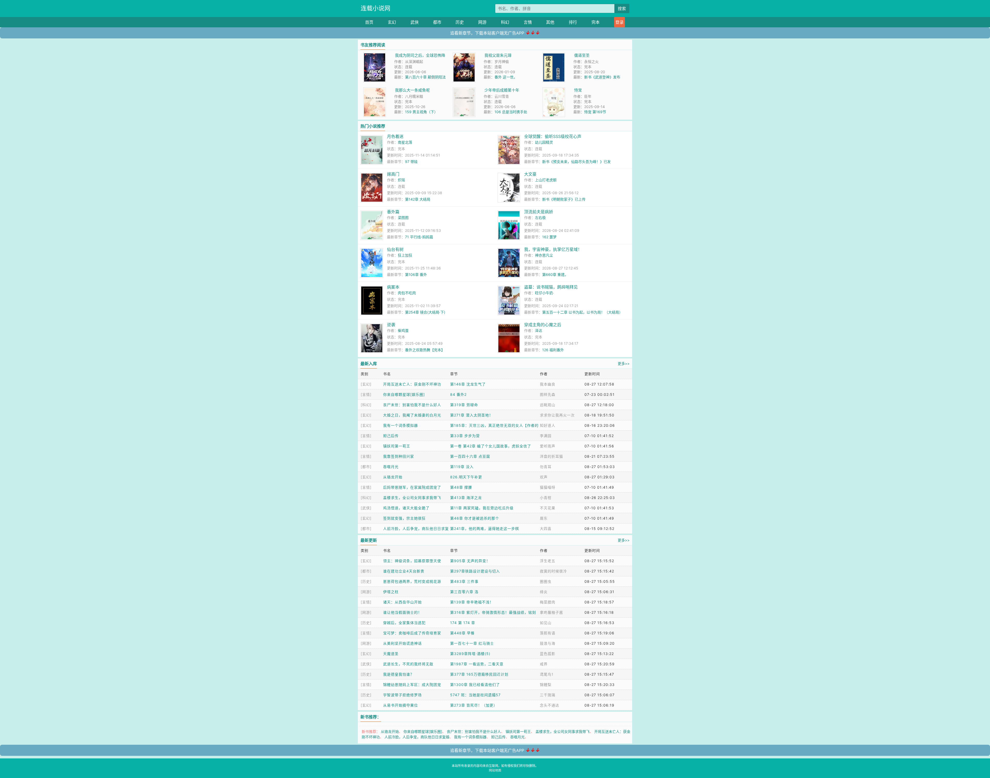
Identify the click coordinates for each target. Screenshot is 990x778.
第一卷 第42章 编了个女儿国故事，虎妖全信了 (490, 446)
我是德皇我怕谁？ (398, 674)
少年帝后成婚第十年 (501, 90)
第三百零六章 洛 (464, 591)
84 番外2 (458, 394)
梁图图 (403, 217)
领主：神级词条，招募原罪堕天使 (412, 561)
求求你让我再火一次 (557, 415)
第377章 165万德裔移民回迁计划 (479, 674)
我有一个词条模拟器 (400, 425)
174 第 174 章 (462, 622)
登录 (619, 22)
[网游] (366, 591)
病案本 (393, 287)
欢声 (544, 477)
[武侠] (366, 508)
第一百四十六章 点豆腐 (470, 456)
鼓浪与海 (547, 643)
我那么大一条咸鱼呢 (412, 90)
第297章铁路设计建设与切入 (475, 571)
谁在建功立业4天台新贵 (403, 571)
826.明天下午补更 (466, 477)
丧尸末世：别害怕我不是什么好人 (412, 405)
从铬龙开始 (392, 477)
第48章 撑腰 (461, 487)
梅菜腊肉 (547, 602)
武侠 (414, 22)
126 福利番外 (553, 350)
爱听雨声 (547, 446)
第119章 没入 (462, 466)
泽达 (538, 330)
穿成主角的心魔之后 (542, 324)
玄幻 (392, 22)
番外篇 (393, 211)
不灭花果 (547, 508)
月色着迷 (395, 136)
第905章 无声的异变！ (470, 561)
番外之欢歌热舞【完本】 (425, 350)
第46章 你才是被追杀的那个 (474, 518)
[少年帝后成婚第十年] (464, 90)
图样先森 (547, 394)
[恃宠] (553, 90)
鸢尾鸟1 (547, 674)
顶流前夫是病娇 (538, 211)
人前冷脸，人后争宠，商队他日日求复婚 (416, 737)
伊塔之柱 (391, 591)
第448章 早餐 (462, 633)
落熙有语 (547, 633)
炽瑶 (401, 180)
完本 (595, 22)
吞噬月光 (391, 466)
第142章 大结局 (417, 199)
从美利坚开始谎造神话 (402, 643)
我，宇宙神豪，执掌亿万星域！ (553, 249)
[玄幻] (366, 384)
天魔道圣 (391, 653)
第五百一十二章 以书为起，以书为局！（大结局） (582, 312)
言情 (528, 22)
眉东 (544, 518)
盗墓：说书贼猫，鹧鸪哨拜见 (551, 287)
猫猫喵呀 (547, 487)
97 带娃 (411, 161)
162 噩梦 (549, 237)
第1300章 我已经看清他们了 (475, 684)
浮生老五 (547, 561)
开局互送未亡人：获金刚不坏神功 (412, 384)
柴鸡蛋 (403, 330)
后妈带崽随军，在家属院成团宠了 (412, 487)
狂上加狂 (405, 255)
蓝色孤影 (547, 653)
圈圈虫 (545, 581)
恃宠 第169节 (595, 112)
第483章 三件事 (464, 581)
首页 (369, 22)
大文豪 (530, 174)
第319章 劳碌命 (464, 405)
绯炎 (544, 591)
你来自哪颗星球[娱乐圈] (404, 394)
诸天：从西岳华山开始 (402, 602)
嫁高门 (393, 174)
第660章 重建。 (555, 274)
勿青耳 (545, 466)
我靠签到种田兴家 (398, 456)
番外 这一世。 (505, 77)
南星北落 (405, 142)
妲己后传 (391, 435)
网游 (482, 22)
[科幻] (366, 405)
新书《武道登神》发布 (602, 77)
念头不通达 (549, 705)
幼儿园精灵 (544, 142)
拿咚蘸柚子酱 (551, 612)
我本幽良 (547, 384)
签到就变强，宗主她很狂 (404, 518)
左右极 (540, 217)
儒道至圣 (582, 55)
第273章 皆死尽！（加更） (473, 705)
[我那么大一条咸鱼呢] (374, 90)
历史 (460, 22)
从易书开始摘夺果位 (400, 705)
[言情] (366, 394)
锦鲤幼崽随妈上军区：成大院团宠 (412, 684)
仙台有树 (395, 249)
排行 (573, 22)
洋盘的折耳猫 (551, 456)
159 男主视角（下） (421, 112)
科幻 (505, 22)
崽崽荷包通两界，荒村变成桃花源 (412, 581)
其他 (550, 22)
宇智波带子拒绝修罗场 (402, 695)
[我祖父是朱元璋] (464, 55)
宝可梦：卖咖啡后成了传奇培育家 (412, 633)
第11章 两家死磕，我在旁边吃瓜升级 (482, 508)
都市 (437, 22)
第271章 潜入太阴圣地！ (471, 415)
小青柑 (545, 497)
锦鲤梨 (545, 684)
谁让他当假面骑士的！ (402, 612)
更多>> (624, 363)
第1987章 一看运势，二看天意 (477, 664)
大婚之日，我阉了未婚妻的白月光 (412, 415)
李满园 (545, 435)
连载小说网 (375, 8)
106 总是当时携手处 (510, 112)
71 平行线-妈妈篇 (419, 237)
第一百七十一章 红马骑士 (472, 643)
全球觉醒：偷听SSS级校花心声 (552, 136)
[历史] (366, 581)
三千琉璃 (547, 695)
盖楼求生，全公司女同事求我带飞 (412, 497)
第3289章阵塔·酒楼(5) (470, 653)
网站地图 (495, 770)
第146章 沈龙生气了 (468, 384)
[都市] (366, 466)
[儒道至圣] (553, 55)
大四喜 (545, 528)
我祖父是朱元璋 (498, 55)
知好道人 (547, 425)
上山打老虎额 (546, 180)
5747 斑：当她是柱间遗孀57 (475, 695)
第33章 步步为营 (465, 435)
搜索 (622, 8)
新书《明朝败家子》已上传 (563, 199)
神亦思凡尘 (544, 255)
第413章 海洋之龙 (466, 497)
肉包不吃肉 (407, 293)
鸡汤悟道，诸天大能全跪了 (406, 508)
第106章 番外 (416, 274)
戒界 (544, 664)
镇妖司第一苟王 (396, 446)
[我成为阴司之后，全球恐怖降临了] (374, 55)
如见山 (545, 622)
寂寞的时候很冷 (553, 571)
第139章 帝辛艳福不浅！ (471, 602)
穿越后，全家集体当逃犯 (404, 622)
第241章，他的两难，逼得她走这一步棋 (484, 528)
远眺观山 (547, 405)
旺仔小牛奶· (544, 293)
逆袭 (391, 324)
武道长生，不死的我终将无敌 (408, 664)
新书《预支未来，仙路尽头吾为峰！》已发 (576, 161)
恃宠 (578, 90)
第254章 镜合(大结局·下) (425, 312)
